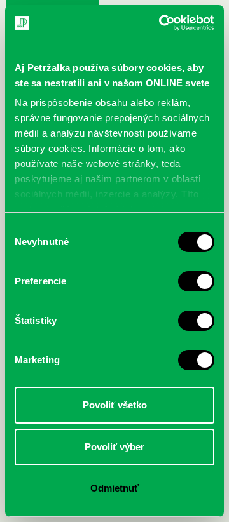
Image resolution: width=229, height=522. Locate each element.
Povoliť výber (114, 446)
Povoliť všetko (115, 404)
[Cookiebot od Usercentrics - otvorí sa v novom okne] (161, 23)
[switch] (196, 281)
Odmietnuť (114, 488)
